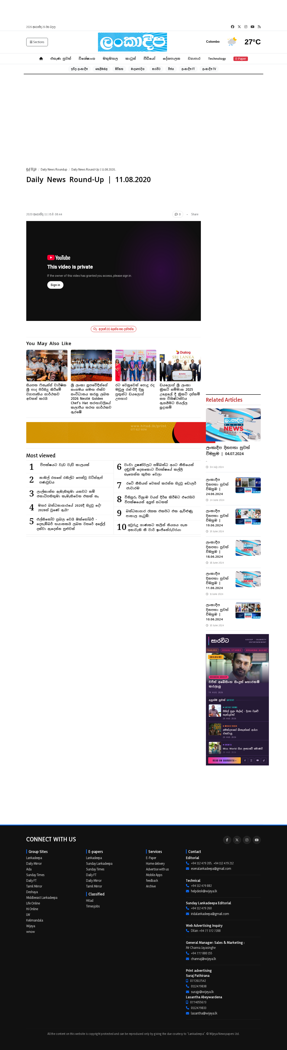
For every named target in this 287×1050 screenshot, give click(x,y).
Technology (217, 59)
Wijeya (30, 926)
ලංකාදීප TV (209, 69)
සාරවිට (156, 69)
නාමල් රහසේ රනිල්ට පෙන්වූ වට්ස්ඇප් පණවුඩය (71, 480)
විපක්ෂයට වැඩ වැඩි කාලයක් (64, 465)
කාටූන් (130, 59)
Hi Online (32, 909)
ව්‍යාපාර (194, 59)
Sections (38, 42)
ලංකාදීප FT (188, 69)
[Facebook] (227, 840)
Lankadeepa (34, 858)
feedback (152, 880)
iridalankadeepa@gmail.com (210, 914)
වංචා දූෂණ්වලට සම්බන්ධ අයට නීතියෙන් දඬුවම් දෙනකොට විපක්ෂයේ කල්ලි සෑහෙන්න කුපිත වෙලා (159, 469)
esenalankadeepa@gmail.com (211, 868)
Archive (151, 886)
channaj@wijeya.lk (203, 959)
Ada (29, 869)
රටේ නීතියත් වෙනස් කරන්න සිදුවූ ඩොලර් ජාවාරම (161, 485)
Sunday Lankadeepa (99, 863)
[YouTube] (257, 840)
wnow (30, 932)
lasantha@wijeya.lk (204, 1013)
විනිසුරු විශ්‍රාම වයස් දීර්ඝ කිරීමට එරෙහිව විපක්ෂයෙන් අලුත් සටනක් (160, 499)
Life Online (33, 903)
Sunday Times (35, 875)
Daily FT (31, 880)
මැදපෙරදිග (138, 69)
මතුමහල (110, 59)
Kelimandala (34, 920)
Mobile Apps (154, 875)
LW (28, 914)
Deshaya (32, 892)
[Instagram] (247, 840)
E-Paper (240, 59)
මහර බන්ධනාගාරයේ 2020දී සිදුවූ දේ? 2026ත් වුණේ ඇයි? (69, 507)
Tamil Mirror (34, 886)
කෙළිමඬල (101, 69)
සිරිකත (119, 69)
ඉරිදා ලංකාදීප (79, 69)
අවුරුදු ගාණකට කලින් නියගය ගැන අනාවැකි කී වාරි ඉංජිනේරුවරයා (157, 527)
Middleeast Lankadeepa (41, 897)
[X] (237, 840)
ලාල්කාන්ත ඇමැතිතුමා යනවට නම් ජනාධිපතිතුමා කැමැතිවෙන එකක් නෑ (68, 494)
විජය (171, 69)
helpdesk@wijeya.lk (204, 891)
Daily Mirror (34, 863)
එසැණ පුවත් (60, 59)
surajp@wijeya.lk (202, 992)
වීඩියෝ (149, 59)
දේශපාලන (171, 59)
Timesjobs (93, 906)
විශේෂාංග (87, 59)
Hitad (89, 900)
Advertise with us (157, 869)
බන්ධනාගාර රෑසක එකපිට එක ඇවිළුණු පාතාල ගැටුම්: (159, 513)
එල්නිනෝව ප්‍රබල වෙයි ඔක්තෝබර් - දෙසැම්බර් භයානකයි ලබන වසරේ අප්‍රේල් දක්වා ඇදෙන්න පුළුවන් (71, 524)
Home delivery (155, 863)
